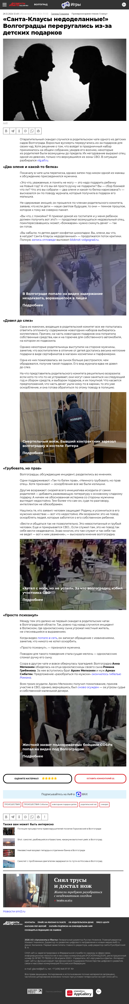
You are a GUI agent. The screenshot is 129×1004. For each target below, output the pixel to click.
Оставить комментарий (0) (100, 778)
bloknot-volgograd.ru (84, 239)
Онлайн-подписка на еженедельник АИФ (71, 926)
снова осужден (88, 687)
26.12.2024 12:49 (11, 13)
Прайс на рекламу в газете (52, 922)
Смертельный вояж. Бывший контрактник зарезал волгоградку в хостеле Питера (69, 443)
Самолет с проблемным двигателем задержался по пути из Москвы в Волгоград (59, 861)
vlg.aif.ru (42, 160)
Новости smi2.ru (14, 911)
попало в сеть (47, 638)
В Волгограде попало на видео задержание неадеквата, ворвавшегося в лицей (63, 296)
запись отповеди (44, 239)
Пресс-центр (102, 922)
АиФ (5, 123)
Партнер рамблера (54, 991)
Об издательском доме (81, 922)
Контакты (30, 922)
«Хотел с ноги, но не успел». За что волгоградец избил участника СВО (72, 590)
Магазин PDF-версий (35, 926)
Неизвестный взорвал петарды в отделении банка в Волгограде (51, 850)
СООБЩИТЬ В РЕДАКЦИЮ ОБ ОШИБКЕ (43, 930)
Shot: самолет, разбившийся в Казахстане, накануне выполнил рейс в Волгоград (59, 839)
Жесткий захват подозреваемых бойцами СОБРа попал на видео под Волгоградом (67, 747)
